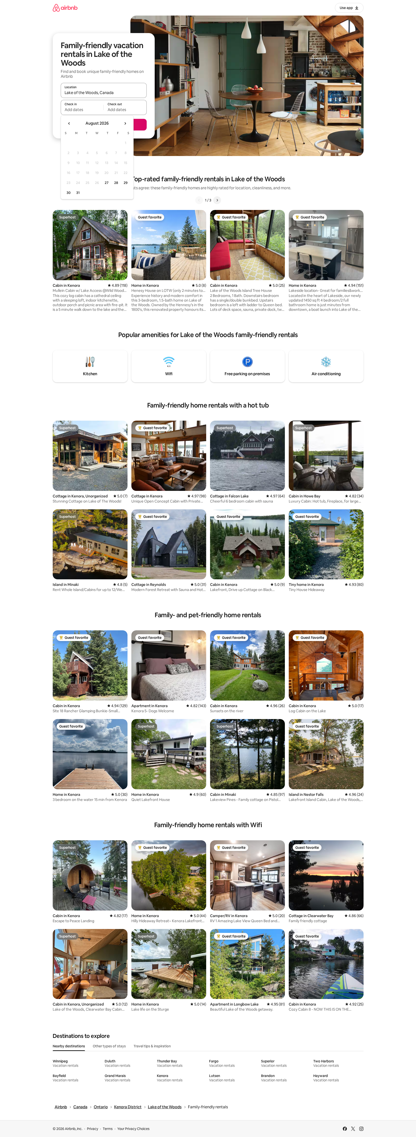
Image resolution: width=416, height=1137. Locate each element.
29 (125, 183)
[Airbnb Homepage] (65, 7)
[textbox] (82, 110)
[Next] (217, 200)
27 (107, 183)
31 (78, 193)
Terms (108, 1129)
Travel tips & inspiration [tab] (152, 1046)
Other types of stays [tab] (109, 1046)
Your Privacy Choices (133, 1129)
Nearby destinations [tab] (69, 1046)
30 (69, 193)
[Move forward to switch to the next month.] (125, 123)
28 (116, 183)
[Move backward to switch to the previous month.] (69, 123)
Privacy (92, 1129)
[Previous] (199, 200)
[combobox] (104, 92)
